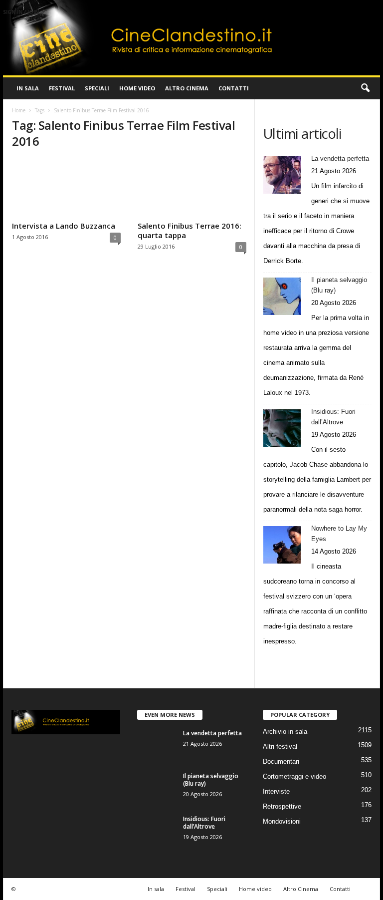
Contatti (233, 88)
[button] (365, 88)
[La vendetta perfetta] (282, 175)
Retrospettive (282, 806)
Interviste (276, 791)
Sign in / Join (21, 11)
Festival (62, 88)
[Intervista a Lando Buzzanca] (66, 188)
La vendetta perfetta (340, 158)
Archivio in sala (285, 731)
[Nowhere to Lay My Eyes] (282, 545)
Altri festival (280, 746)
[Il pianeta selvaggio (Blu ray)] (282, 296)
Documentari (281, 761)
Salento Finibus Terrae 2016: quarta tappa (189, 230)
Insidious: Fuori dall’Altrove (333, 417)
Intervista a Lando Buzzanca (63, 226)
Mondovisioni (282, 821)
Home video (137, 88)
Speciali (97, 88)
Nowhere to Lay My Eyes (339, 534)
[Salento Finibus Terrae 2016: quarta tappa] (192, 188)
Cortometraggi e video (294, 776)
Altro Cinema (186, 88)
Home (18, 110)
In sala (27, 88)
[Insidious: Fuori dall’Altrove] (282, 428)
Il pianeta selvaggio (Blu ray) (339, 285)
